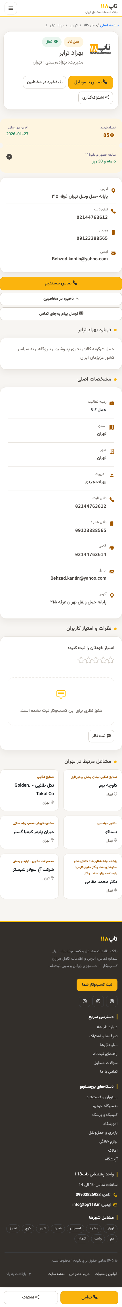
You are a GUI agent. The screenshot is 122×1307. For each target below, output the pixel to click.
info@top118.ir (86, 1205)
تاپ (101, 8)
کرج (28, 1228)
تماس (87, 1297)
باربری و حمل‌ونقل (103, 1132)
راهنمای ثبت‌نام (105, 1054)
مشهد (93, 1228)
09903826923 (88, 1195)
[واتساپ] (84, 1001)
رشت (98, 1238)
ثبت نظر (99, 736)
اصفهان (75, 1228)
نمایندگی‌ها (108, 1045)
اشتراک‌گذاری (93, 97)
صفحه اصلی (109, 25)
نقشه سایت (56, 1274)
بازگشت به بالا (16, 1274)
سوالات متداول (105, 1063)
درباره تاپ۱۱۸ (107, 1027)
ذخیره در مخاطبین (42, 82)
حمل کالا (90, 25)
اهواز (13, 1228)
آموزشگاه (110, 1124)
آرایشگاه (111, 1159)
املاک (112, 1150)
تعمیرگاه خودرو (105, 1106)
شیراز (58, 1228)
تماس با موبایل (88, 82)
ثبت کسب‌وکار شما (97, 985)
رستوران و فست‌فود (102, 1097)
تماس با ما (108, 1072)
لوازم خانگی (108, 1141)
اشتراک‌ (28, 1297)
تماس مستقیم (59, 283)
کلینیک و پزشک (104, 1115)
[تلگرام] (98, 1001)
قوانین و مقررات (106, 1274)
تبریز (42, 1228)
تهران (73, 25)
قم (112, 1238)
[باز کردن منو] (11, 8)
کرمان (82, 1238)
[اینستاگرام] (111, 1001)
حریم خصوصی (79, 1274)
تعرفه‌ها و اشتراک (103, 1036)
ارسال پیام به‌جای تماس (59, 314)
